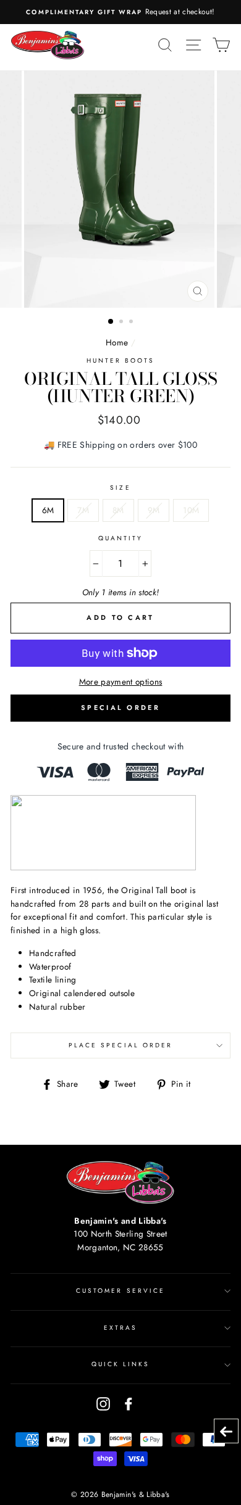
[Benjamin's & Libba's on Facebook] (128, 1403)
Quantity (120, 538)
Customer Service (120, 1290)
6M (48, 510)
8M (118, 510)
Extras (120, 1327)
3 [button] (132, 323)
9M (154, 510)
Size (120, 487)
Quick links (120, 1364)
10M (191, 510)
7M (83, 510)
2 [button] (122, 323)
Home (117, 342)
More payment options (121, 681)
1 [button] (111, 322)
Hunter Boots (121, 360)
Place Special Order (120, 1045)
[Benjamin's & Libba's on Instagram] (103, 1403)
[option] (120, 12)
